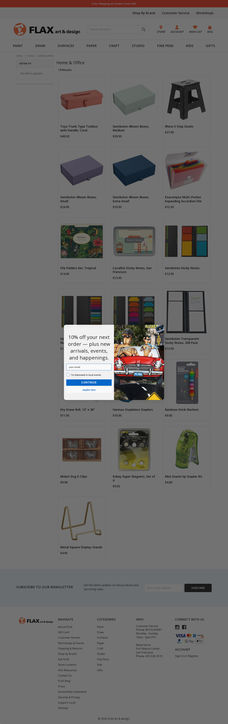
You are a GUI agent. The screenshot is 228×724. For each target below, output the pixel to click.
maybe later (89, 389)
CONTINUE (89, 382)
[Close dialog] (159, 328)
